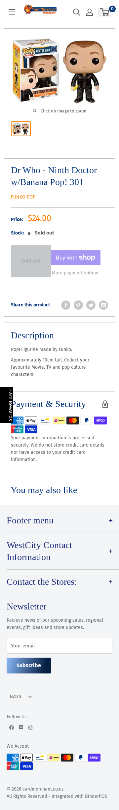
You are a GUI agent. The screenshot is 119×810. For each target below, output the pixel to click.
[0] (105, 12)
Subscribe (29, 665)
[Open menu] (12, 12)
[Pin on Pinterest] (78, 305)
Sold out (31, 261)
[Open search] (76, 12)
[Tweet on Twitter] (91, 305)
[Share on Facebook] (65, 305)
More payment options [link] (75, 273)
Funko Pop (23, 197)
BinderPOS (96, 796)
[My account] (89, 12)
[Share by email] (103, 305)
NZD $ (15, 696)
